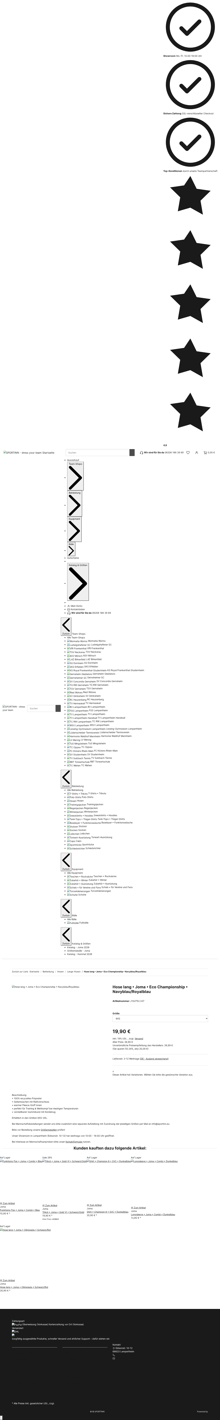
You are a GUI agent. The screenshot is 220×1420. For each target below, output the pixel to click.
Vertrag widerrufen (176, 1346)
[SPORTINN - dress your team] (15, 708)
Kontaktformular (74, 1141)
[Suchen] (132, 452)
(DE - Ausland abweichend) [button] (154, 1058)
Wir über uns (21, 1359)
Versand (139, 1038)
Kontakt (18, 1377)
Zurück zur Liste (20, 971)
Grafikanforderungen (25, 1382)
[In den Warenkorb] (14, 983)
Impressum (71, 1359)
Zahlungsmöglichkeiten (77, 1382)
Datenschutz (71, 1365)
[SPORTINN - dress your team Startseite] (29, 452)
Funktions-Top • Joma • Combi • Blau (20, 1210)
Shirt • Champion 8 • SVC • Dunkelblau (107, 1211)
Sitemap (69, 1353)
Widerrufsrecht (73, 1377)
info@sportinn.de (125, 1358)
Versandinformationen (76, 1388)
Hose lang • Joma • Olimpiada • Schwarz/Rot (24, 1287)
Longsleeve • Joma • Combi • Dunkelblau (153, 1214)
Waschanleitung (22, 1388)
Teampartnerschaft (24, 1365)
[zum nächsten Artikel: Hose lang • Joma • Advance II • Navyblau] (154, 972)
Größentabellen (49, 1129)
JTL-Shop (212, 1411)
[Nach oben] (1, 1418)
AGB (67, 1371)
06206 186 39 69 (125, 1354)
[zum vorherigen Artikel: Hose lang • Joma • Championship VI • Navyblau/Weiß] (148, 972)
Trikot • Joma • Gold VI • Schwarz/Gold (63, 1212)
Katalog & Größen (23, 1353)
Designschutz (72, 1394)
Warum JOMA (21, 1371)
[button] (188, 452)
